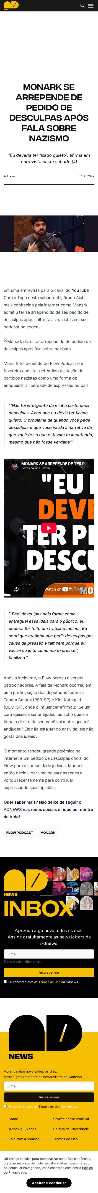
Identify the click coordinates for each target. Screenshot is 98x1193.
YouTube (80, 290)
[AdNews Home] (11, 5)
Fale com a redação (24, 1139)
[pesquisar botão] (82, 5)
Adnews (10, 176)
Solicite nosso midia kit (71, 1118)
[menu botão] (90, 5)
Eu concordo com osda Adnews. (43, 982)
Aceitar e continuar (49, 1183)
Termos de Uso (49, 982)
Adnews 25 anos (22, 1129)
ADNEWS (13, 809)
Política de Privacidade (71, 1129)
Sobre (13, 1118)
